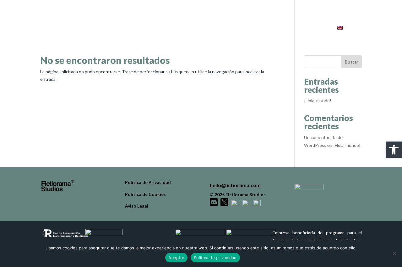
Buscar (351, 61)
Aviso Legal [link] (136, 206)
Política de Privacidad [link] (148, 182)
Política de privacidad (215, 257)
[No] (394, 253)
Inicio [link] (229, 28)
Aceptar (176, 257)
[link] (394, 150)
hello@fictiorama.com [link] (235, 185)
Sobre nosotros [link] (269, 28)
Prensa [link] (312, 28)
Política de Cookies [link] (145, 194)
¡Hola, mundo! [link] (317, 100)
